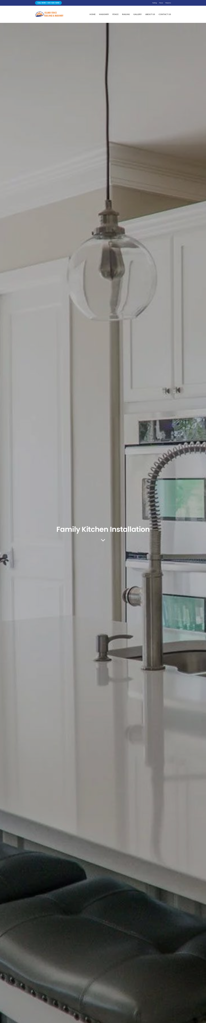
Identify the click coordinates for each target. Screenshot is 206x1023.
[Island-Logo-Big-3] (49, 12)
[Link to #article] (103, 540)
